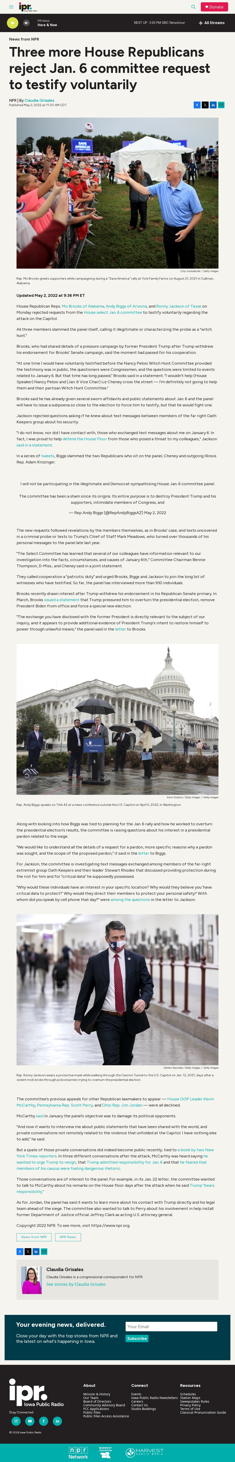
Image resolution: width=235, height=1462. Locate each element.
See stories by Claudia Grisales (76, 1284)
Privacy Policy (190, 1405)
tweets (47, 455)
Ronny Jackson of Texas (178, 306)
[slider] (33, 22)
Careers (137, 1401)
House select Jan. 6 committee (113, 312)
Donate (216, 7)
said (39, 1115)
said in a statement (34, 445)
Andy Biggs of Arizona (126, 306)
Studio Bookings (143, 1409)
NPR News (68, 1237)
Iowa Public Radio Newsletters (154, 1398)
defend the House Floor (85, 438)
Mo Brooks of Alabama (83, 306)
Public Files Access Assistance (106, 1416)
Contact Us (139, 1405)
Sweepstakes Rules (194, 1401)
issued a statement (61, 599)
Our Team (90, 1398)
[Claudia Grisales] (31, 1280)
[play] (12, 23)
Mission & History (96, 1394)
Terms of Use (190, 1409)
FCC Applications (96, 1409)
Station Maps (190, 1398)
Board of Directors (97, 1401)
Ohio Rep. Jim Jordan (122, 1105)
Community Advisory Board (104, 1405)
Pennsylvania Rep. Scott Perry (65, 1105)
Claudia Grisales (39, 100)
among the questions (130, 899)
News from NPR (24, 39)
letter (120, 629)
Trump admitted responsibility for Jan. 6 (124, 1162)
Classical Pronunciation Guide (203, 1412)
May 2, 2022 (155, 512)
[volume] (26, 23)
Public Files (92, 1412)
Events (136, 1394)
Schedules (188, 1394)
